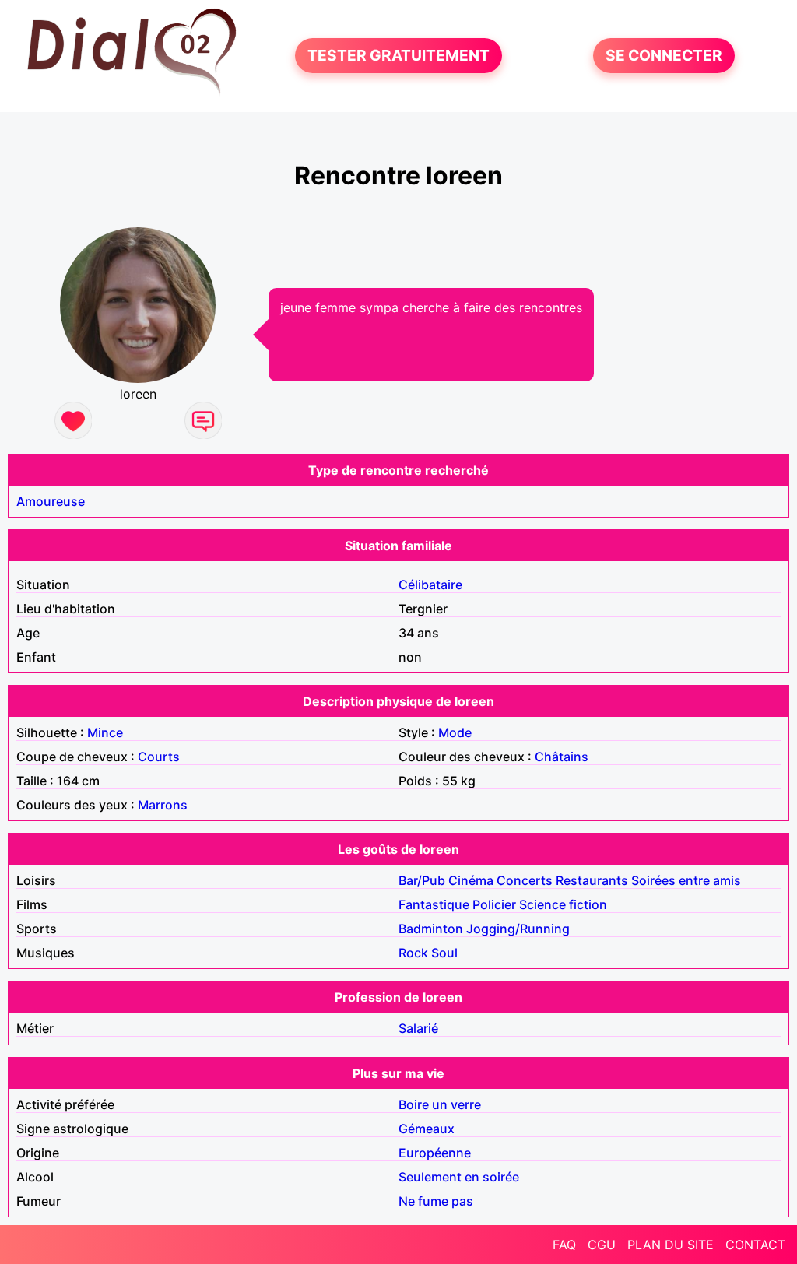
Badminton (430, 928)
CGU (602, 1244)
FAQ (564, 1244)
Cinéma (470, 880)
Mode (455, 732)
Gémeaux (426, 1128)
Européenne (434, 1152)
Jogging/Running (518, 928)
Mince (105, 732)
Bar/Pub (421, 880)
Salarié (418, 1028)
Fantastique (433, 904)
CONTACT (755, 1244)
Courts (159, 756)
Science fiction (563, 904)
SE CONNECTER (664, 56)
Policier (494, 904)
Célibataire (430, 584)
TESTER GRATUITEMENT (398, 56)
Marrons (163, 805)
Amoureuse (50, 501)
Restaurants (592, 880)
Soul (444, 952)
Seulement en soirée (458, 1177)
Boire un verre (439, 1104)
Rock (413, 952)
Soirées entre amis (686, 880)
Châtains (561, 756)
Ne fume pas (435, 1201)
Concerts (525, 880)
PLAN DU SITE (670, 1244)
